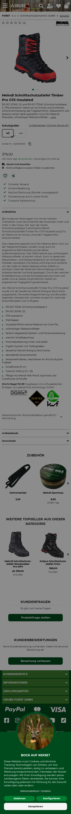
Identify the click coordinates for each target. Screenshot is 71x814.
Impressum (46, 791)
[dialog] (35, 407)
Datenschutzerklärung (29, 791)
